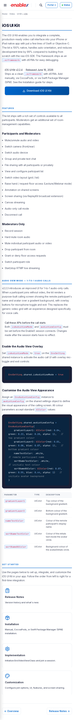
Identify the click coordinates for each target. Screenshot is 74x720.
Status (67, 5)
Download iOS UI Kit (38, 90)
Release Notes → (59, 711)
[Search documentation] (41, 5)
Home (4, 14)
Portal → (51, 5)
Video (12, 14)
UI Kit (19, 14)
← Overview (11, 711)
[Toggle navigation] (5, 5)
